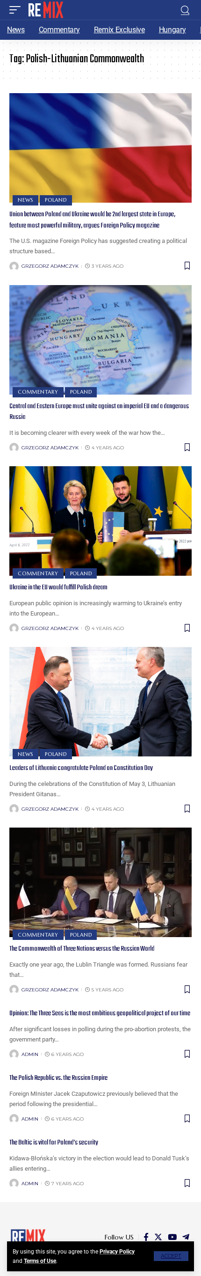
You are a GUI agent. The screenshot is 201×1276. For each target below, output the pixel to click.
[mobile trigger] (17, 10)
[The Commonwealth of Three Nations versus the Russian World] (100, 882)
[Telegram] (186, 1237)
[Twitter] (158, 1237)
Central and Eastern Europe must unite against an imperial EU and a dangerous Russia (99, 412)
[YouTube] (172, 1237)
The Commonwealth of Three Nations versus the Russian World (81, 948)
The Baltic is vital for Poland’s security (53, 1142)
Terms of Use (40, 1261)
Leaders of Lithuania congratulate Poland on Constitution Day (81, 768)
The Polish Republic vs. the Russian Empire (58, 1078)
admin (30, 1054)
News (25, 200)
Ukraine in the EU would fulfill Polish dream (58, 587)
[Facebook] (146, 1237)
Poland (56, 200)
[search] (185, 10)
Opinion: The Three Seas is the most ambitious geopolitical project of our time (99, 1013)
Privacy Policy (117, 1251)
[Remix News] (45, 10)
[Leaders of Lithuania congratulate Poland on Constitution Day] (100, 701)
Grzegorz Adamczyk (50, 266)
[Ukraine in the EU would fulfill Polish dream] (100, 521)
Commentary (38, 392)
